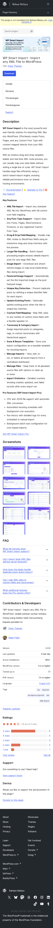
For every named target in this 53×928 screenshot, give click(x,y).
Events (31, 845)
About (6, 817)
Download (9, 73)
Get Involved (34, 840)
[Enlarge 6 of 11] (46, 480)
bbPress (8, 873)
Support (9, 112)
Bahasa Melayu (16, 890)
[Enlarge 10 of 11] (46, 510)
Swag (32, 855)
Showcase (33, 817)
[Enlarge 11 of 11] (21, 525)
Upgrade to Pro (35, 189)
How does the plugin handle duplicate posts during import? (18, 570)
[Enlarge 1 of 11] (21, 450)
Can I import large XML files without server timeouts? (16, 560)
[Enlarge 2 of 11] (46, 450)
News (5, 822)
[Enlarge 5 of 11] (21, 480)
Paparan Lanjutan (11, 708)
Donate (33, 850)
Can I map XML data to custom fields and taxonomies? (18, 581)
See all (47, 755)
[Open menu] (48, 4)
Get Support (9, 194)
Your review (8, 755)
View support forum (12, 775)
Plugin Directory (10, 12)
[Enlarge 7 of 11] (21, 495)
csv (38, 690)
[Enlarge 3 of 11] (21, 465)
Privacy (6, 831)
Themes (32, 822)
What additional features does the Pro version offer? (16, 591)
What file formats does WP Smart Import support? (16, 550)
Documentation (13, 189)
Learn (5, 840)
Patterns (32, 831)
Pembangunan (13, 105)
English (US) (44, 683)
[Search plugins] (31, 31)
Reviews (10, 91)
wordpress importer (36, 695)
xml (47, 695)
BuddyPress (10, 878)
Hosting (6, 826)
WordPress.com (12, 863)
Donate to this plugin (13, 800)
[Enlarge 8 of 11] (46, 495)
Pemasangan (12, 98)
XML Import (44, 701)
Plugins (31, 826)
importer (45, 690)
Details (9, 84)
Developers (8, 850)
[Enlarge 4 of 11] (46, 465)
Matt (6, 868)
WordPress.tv (11, 855)
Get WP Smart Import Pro (16, 434)
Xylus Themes (15, 66)
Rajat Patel (13, 637)
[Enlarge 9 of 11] (21, 510)
